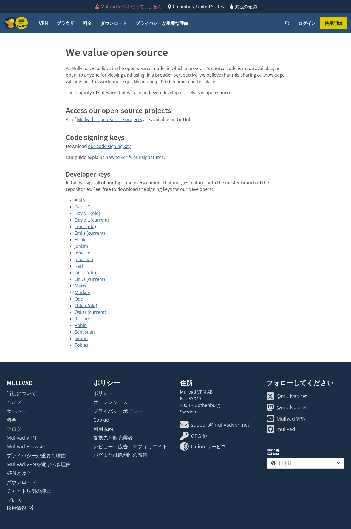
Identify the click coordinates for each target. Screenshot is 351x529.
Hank (80, 240)
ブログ (14, 429)
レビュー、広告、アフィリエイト (130, 446)
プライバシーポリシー (118, 411)
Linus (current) (90, 279)
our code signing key (109, 146)
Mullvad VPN (21, 437)
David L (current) (92, 220)
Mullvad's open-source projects (109, 119)
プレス (14, 500)
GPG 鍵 (199, 436)
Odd (79, 299)
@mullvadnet (291, 396)
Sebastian (85, 332)
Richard (82, 319)
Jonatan (82, 253)
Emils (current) (90, 233)
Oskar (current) (90, 312)
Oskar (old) (86, 306)
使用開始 (333, 23)
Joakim (81, 246)
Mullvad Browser (26, 446)
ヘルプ (14, 402)
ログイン (307, 23)
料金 (87, 23)
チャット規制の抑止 (29, 491)
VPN (43, 23)
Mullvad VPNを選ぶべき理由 (39, 464)
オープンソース (110, 402)
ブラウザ (65, 23)
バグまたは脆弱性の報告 (120, 454)
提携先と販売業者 (113, 437)
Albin (80, 200)
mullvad (285, 429)
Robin (81, 325)
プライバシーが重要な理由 (162, 23)
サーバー (16, 411)
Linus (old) (85, 273)
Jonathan (84, 259)
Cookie (101, 419)
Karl (79, 266)
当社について (21, 393)
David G (83, 207)
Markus (82, 292)
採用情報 (16, 508)
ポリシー (103, 393)
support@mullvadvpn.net (220, 424)
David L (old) (87, 213)
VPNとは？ (19, 473)
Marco (81, 286)
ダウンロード (114, 23)
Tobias (81, 345)
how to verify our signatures (135, 157)
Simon (81, 338)
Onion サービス (208, 446)
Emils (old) (85, 226)
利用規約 (103, 429)
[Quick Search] (287, 23)
